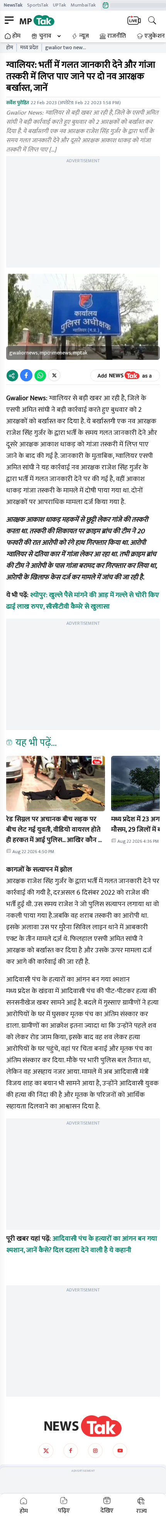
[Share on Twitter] (54, 375)
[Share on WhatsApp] (40, 375)
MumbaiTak (83, 5)
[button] (55, 783)
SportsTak (37, 5)
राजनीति (116, 36)
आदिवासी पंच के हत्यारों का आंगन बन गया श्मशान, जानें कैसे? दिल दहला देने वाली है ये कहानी (81, 1244)
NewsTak (13, 5)
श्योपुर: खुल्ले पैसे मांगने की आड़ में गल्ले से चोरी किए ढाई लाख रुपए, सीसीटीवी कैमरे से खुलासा (82, 600)
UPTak (59, 5)
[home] (83, 1426)
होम (16, 36)
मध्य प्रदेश (29, 48)
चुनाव (45, 36)
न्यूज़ (84, 36)
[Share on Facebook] (26, 375)
